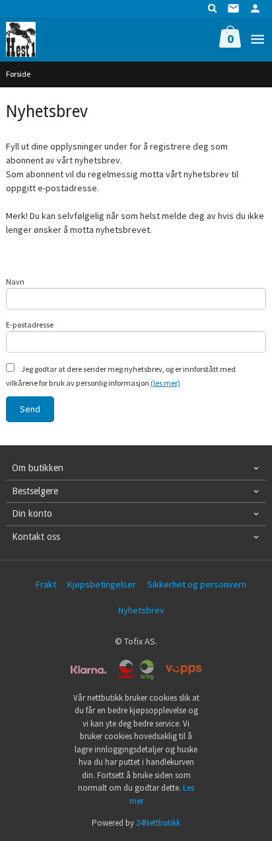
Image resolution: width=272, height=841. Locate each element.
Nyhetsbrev (141, 610)
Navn (15, 282)
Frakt (46, 584)
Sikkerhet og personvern (196, 584)
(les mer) (165, 383)
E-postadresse (29, 325)
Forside (18, 74)
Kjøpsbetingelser (101, 584)
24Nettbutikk (158, 822)
